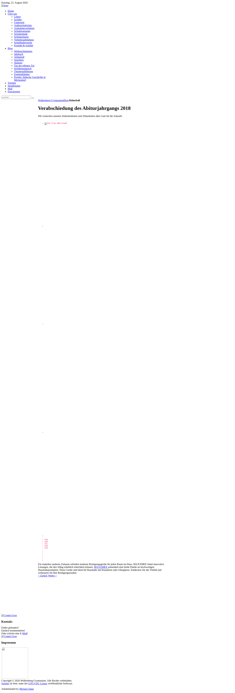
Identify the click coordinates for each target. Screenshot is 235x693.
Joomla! (5, 683)
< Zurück (42, 575)
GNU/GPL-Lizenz (37, 683)
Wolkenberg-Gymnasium (50, 100)
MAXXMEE (100, 567)
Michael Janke (26, 689)
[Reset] (32, 98)
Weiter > (52, 575)
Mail (24, 633)
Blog (65, 100)
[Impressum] (9, 636)
